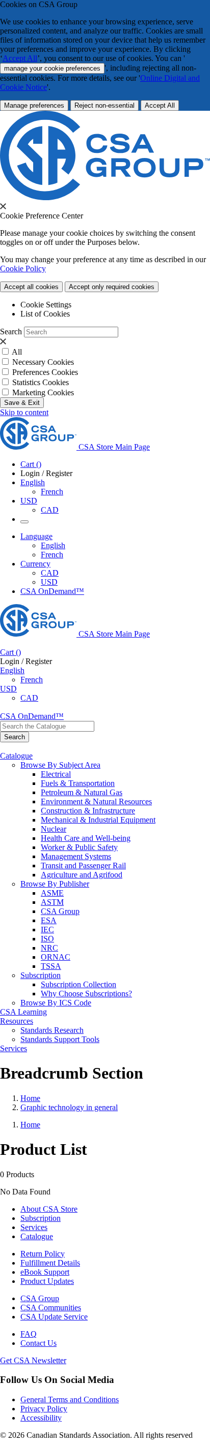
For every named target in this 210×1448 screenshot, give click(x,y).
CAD (50, 510)
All (17, 352)
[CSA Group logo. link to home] (105, 197)
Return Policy (42, 1253)
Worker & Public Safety (79, 847)
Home (30, 1098)
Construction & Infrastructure (88, 810)
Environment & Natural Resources (96, 801)
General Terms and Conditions (69, 1399)
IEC (47, 929)
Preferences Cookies (45, 372)
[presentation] (3, 206)
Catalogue (36, 1236)
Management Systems (76, 856)
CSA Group (60, 911)
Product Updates (47, 1281)
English (53, 545)
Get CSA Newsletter (33, 1360)
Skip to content (24, 412)
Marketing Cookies (43, 392)
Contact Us (38, 1343)
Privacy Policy (43, 1408)
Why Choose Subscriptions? (86, 993)
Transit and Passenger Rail (83, 865)
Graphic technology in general (69, 1107)
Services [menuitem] (13, 1048)
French (52, 491)
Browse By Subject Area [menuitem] (60, 765)
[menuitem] (125, 774)
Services (33, 1227)
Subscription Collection (78, 984)
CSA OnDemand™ (52, 591)
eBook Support (44, 1272)
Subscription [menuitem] (40, 975)
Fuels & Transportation (78, 783)
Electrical (56, 774)
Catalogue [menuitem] (16, 755)
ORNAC (55, 957)
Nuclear (53, 829)
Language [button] (36, 536)
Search (11, 331)
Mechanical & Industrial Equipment (98, 819)
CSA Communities (50, 1307)
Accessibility (41, 1417)
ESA (49, 920)
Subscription (40, 1218)
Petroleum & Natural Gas (81, 792)
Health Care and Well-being (85, 838)
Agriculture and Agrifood (81, 874)
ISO (47, 938)
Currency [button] (35, 563)
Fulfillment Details (50, 1262)
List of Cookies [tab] (45, 313)
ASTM (52, 902)
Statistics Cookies (40, 382)
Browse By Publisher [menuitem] (54, 883)
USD (28, 500)
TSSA (51, 966)
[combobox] (47, 726)
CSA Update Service (54, 1316)
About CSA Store (48, 1209)
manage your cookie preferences (52, 68)
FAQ (28, 1334)
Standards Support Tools (59, 1039)
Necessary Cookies (43, 362)
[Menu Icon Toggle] (24, 521)
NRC (49, 947)
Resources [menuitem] (16, 1021)
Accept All (20, 58)
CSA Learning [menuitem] (23, 1012)
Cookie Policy (23, 268)
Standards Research (52, 1030)
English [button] (32, 482)
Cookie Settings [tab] (45, 304)
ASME (52, 893)
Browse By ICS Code (55, 1002)
